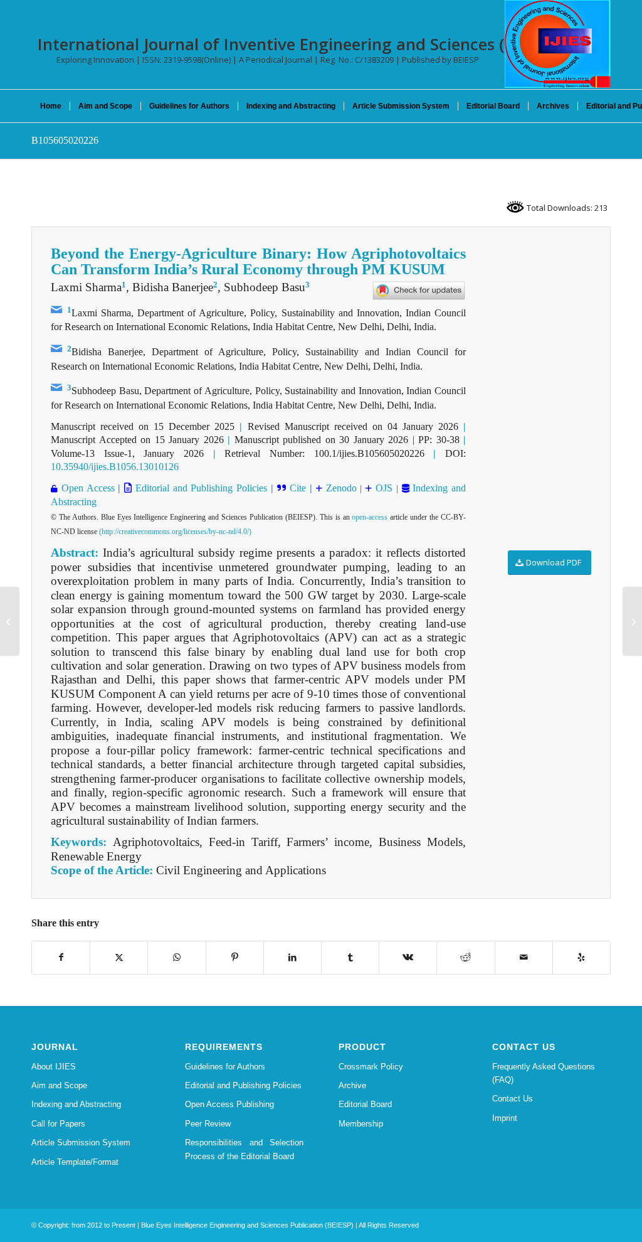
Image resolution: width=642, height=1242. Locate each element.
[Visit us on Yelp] (581, 957)
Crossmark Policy (371, 1066)
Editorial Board (365, 1104)
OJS (384, 488)
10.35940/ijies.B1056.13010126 (115, 466)
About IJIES (53, 1066)
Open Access (88, 488)
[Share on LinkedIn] (292, 957)
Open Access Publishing (229, 1104)
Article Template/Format (74, 1162)
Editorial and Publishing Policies (199, 488)
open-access (369, 517)
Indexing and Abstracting (76, 1104)
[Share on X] (118, 957)
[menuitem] (51, 106)
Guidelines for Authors (225, 1066)
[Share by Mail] (523, 957)
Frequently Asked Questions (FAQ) (543, 1073)
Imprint (504, 1118)
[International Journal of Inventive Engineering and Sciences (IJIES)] (558, 44)
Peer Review (208, 1123)
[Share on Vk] (407, 957)
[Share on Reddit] (465, 957)
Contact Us (512, 1098)
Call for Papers (58, 1123)
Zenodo (339, 488)
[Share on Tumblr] (350, 957)
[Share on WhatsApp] (176, 957)
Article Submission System (80, 1142)
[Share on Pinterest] (234, 957)
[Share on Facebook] (61, 957)
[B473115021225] (9, 621)
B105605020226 (64, 140)
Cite (298, 488)
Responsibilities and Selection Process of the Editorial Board (244, 1149)
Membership (361, 1123)
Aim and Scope (59, 1085)
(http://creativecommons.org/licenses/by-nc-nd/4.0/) (175, 531)
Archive (352, 1085)
